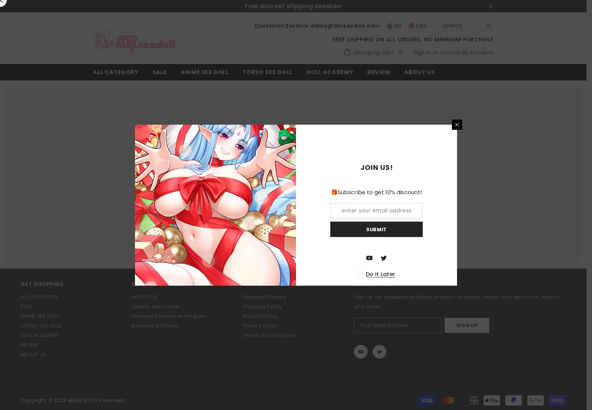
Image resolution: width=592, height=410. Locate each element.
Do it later (380, 274)
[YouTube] (369, 258)
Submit (376, 229)
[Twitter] (384, 258)
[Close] (457, 125)
